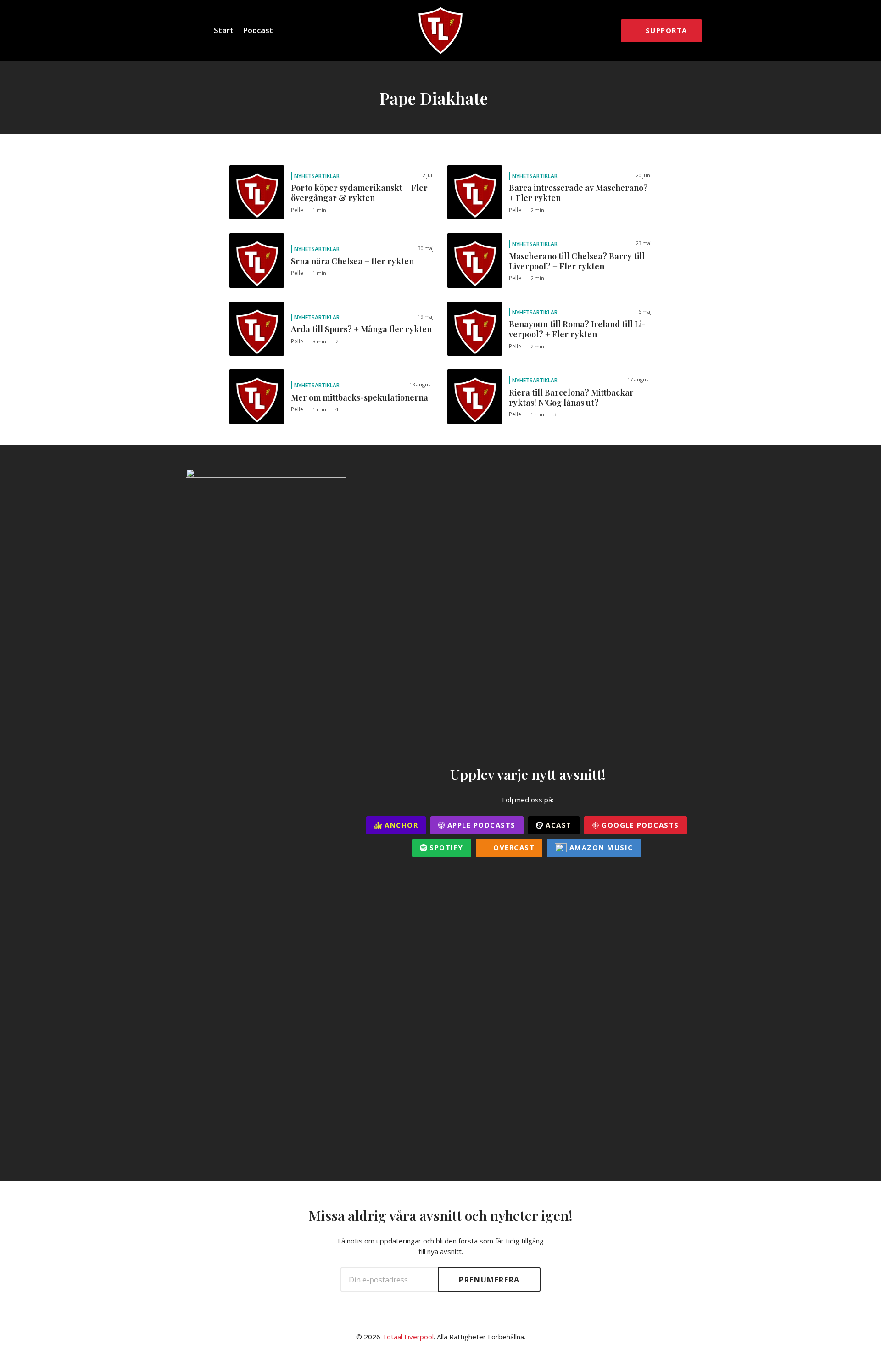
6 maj (645, 311)
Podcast (258, 30)
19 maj (426, 316)
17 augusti (639, 379)
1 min (319, 210)
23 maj (644, 243)
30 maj (426, 248)
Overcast (513, 847)
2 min (537, 210)
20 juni (644, 175)
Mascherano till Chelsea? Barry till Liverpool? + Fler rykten (577, 261)
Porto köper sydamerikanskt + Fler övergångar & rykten (359, 192)
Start (224, 30)
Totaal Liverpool (408, 1336)
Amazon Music (600, 847)
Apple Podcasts (480, 824)
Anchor (400, 824)
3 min (319, 341)
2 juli (428, 175)
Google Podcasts (639, 824)
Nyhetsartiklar (317, 176)
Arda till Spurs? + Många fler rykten (361, 329)
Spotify (445, 847)
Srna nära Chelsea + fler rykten (352, 261)
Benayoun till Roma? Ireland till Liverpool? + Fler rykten (577, 329)
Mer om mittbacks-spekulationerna (359, 397)
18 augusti (421, 384)
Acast (557, 824)
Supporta (666, 30)
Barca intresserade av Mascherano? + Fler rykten (578, 192)
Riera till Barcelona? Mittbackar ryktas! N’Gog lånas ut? (571, 397)
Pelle (297, 210)
